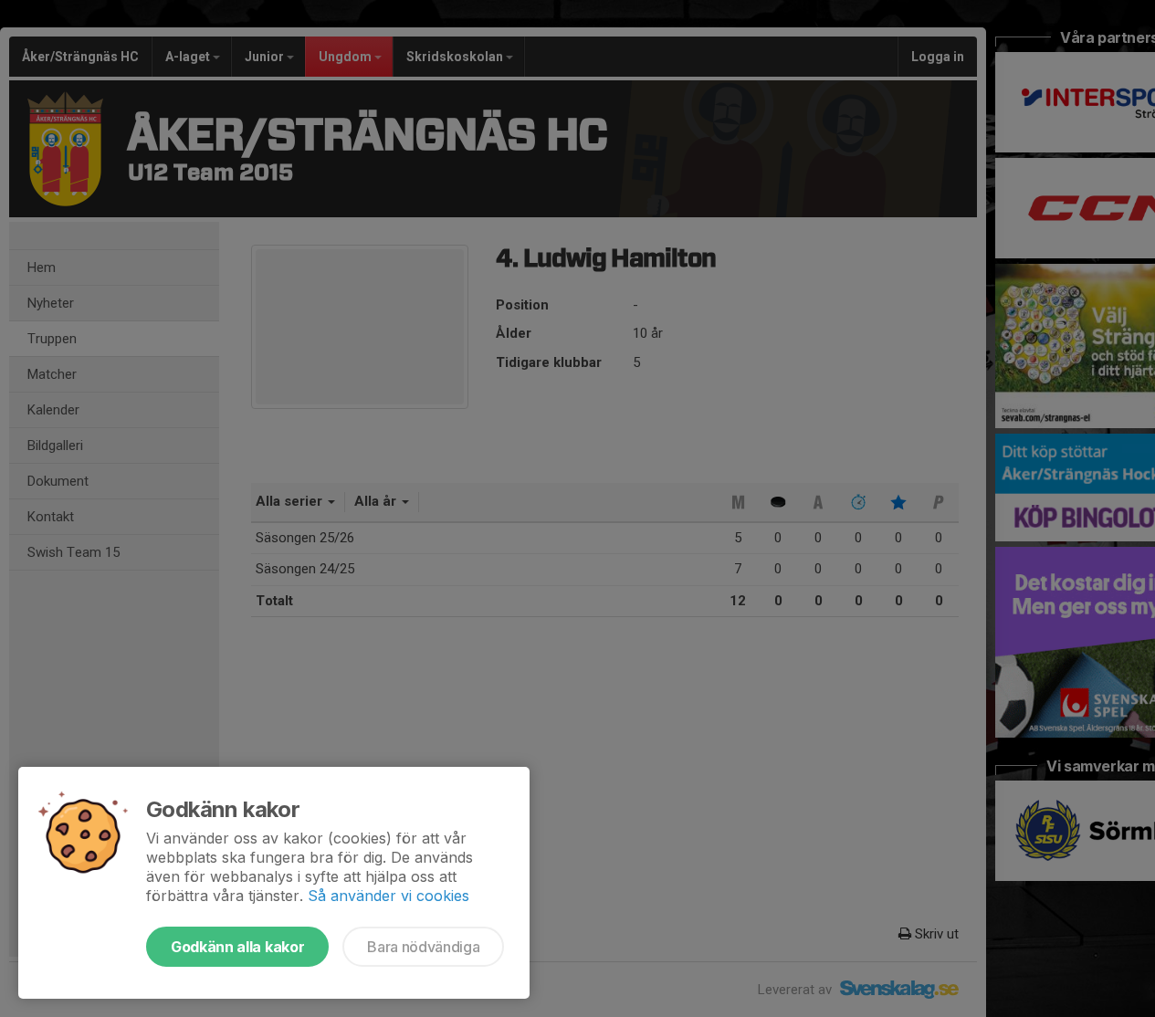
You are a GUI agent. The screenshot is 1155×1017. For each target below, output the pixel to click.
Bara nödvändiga (423, 947)
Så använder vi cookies (388, 895)
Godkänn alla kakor (237, 947)
